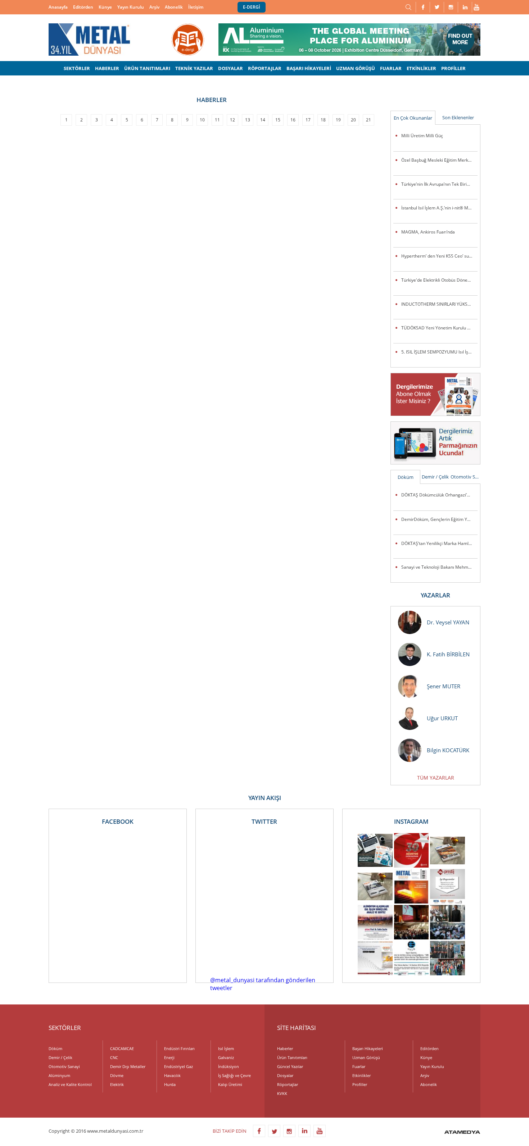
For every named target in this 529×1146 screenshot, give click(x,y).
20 (353, 120)
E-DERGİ (251, 7)
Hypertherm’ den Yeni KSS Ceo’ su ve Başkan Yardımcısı (439, 256)
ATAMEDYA (462, 1133)
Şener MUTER (443, 686)
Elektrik (117, 1084)
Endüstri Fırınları (179, 1048)
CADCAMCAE (122, 1048)
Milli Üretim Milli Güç (422, 135)
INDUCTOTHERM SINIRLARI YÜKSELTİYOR (439, 304)
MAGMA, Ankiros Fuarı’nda (428, 232)
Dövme (116, 1075)
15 (277, 120)
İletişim (195, 7)
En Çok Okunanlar (413, 118)
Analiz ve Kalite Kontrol (70, 1084)
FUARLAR (391, 68)
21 (368, 120)
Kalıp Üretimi (230, 1084)
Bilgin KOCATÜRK (448, 750)
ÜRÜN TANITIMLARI (147, 68)
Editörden (83, 7)
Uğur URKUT (442, 718)
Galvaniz (226, 1057)
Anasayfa (58, 7)
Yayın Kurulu (130, 7)
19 (338, 120)
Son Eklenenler (458, 117)
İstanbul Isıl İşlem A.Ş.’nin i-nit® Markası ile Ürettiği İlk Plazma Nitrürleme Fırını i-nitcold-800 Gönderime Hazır (439, 208)
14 (262, 120)
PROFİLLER (453, 68)
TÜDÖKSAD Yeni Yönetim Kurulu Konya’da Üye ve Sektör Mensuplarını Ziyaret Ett (439, 328)
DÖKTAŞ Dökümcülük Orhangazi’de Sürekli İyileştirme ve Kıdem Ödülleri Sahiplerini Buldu (439, 495)
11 (217, 120)
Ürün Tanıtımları (292, 1057)
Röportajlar (287, 1084)
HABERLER (107, 68)
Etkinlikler (361, 1075)
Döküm (405, 477)
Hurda (170, 1084)
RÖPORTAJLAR (264, 68)
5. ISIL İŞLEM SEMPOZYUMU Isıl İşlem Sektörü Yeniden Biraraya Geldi (439, 352)
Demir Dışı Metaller (127, 1066)
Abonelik (174, 7)
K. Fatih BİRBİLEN (448, 654)
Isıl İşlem (226, 1048)
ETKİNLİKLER (421, 68)
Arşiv (154, 7)
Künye (105, 7)
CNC (114, 1057)
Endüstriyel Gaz (178, 1066)
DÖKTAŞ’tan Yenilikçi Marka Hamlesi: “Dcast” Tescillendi (439, 543)
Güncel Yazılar (290, 1066)
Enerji (169, 1057)
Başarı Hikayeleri (367, 1048)
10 (202, 120)
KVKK (282, 1093)
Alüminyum (59, 1075)
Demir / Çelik (435, 476)
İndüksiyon (228, 1066)
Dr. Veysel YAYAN (448, 622)
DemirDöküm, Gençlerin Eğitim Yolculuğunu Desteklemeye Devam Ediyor (439, 519)
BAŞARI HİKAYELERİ (308, 68)
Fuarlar (358, 1066)
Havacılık (172, 1075)
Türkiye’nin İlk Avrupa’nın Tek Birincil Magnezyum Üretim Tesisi (439, 184)
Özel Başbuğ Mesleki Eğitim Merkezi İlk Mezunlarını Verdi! (439, 160)
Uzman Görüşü (366, 1057)
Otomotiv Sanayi (465, 476)
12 (232, 120)
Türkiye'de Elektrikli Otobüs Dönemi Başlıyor (439, 280)
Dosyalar (285, 1075)
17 (308, 120)
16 (292, 120)
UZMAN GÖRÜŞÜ (355, 68)
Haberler (285, 1048)
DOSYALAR (230, 68)
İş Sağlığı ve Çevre (234, 1075)
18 (323, 120)
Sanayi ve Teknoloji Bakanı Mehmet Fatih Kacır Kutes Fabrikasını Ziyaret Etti (439, 567)
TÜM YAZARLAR (435, 777)
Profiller (359, 1084)
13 (247, 120)
